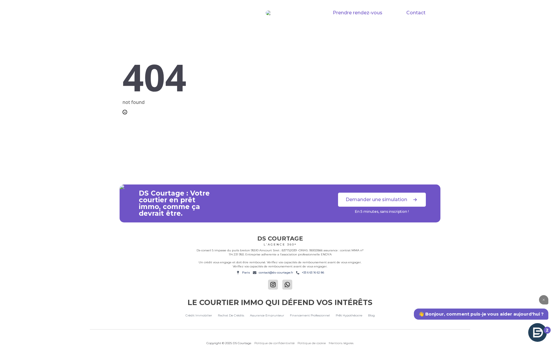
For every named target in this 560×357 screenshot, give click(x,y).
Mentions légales (341, 343)
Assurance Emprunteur (282, 31)
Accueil (133, 31)
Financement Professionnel (351, 31)
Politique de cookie (312, 343)
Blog (371, 315)
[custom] (287, 285)
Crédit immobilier (199, 315)
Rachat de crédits (224, 31)
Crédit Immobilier (173, 31)
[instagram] (273, 285)
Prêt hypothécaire (414, 31)
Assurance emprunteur (267, 315)
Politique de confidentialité (274, 343)
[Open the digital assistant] (537, 332)
